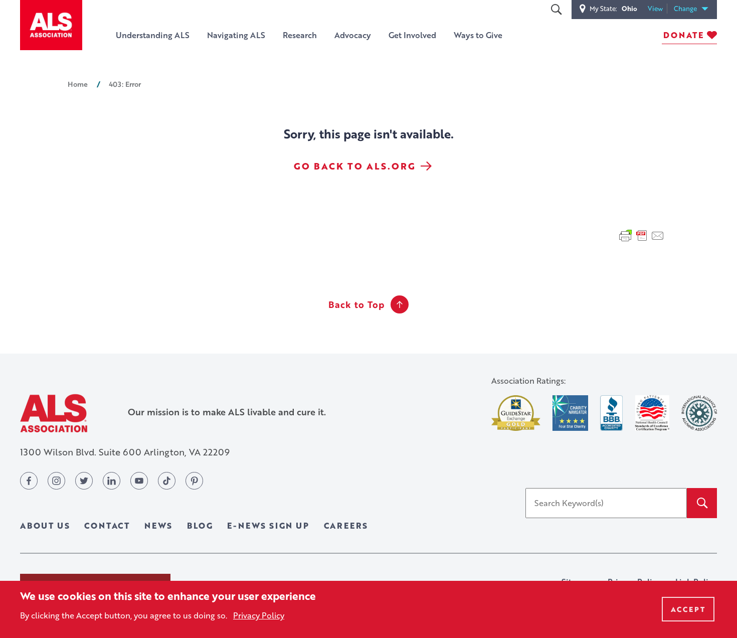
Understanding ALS (153, 35)
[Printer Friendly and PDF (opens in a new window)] (641, 234)
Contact (107, 525)
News (158, 525)
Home (78, 84)
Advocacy (352, 35)
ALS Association (53, 413)
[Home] (51, 25)
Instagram (56, 481)
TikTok (166, 481)
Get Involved (412, 35)
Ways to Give (478, 35)
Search (556, 10)
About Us (45, 525)
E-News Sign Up (268, 525)
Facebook (29, 481)
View (657, 9)
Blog (200, 525)
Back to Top (356, 304)
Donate (683, 35)
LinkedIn (111, 481)
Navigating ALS (236, 35)
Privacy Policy (258, 615)
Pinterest (194, 481)
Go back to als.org (355, 166)
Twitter (84, 481)
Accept (688, 609)
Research (300, 35)
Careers (346, 525)
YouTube (139, 481)
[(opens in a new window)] (515, 413)
